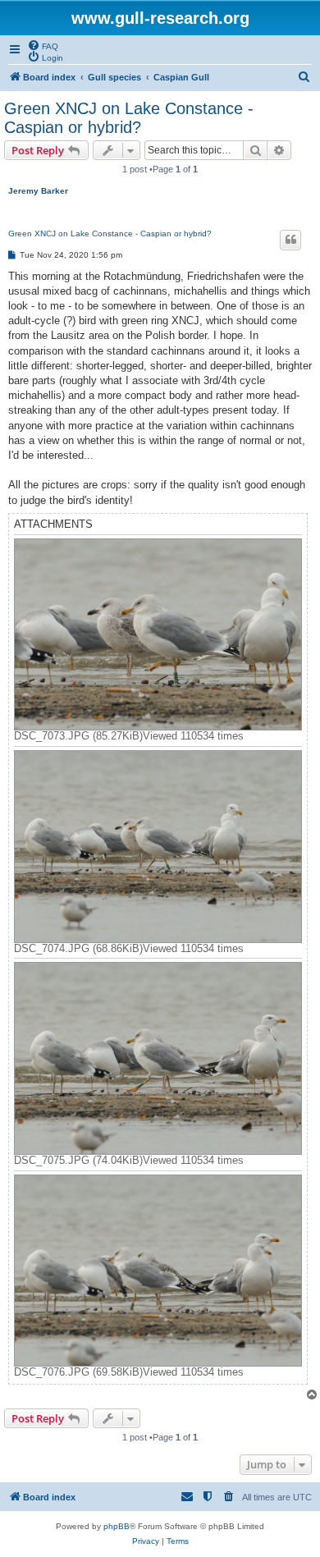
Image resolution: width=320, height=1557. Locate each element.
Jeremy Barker (38, 190)
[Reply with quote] (290, 240)
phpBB (116, 1526)
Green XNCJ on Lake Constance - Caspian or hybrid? (129, 117)
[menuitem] (42, 45)
